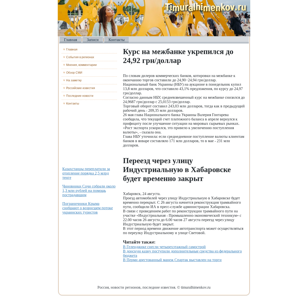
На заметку (74, 80)
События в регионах (80, 57)
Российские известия (80, 88)
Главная (70, 40)
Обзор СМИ (74, 72)
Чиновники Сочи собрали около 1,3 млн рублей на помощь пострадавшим (89, 190)
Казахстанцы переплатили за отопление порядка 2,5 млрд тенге (86, 173)
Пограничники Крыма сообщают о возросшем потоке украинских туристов (87, 208)
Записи (93, 40)
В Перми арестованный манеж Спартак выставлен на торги (172, 260)
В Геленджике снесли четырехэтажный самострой (164, 247)
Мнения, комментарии (81, 65)
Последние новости (79, 96)
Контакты (117, 40)
